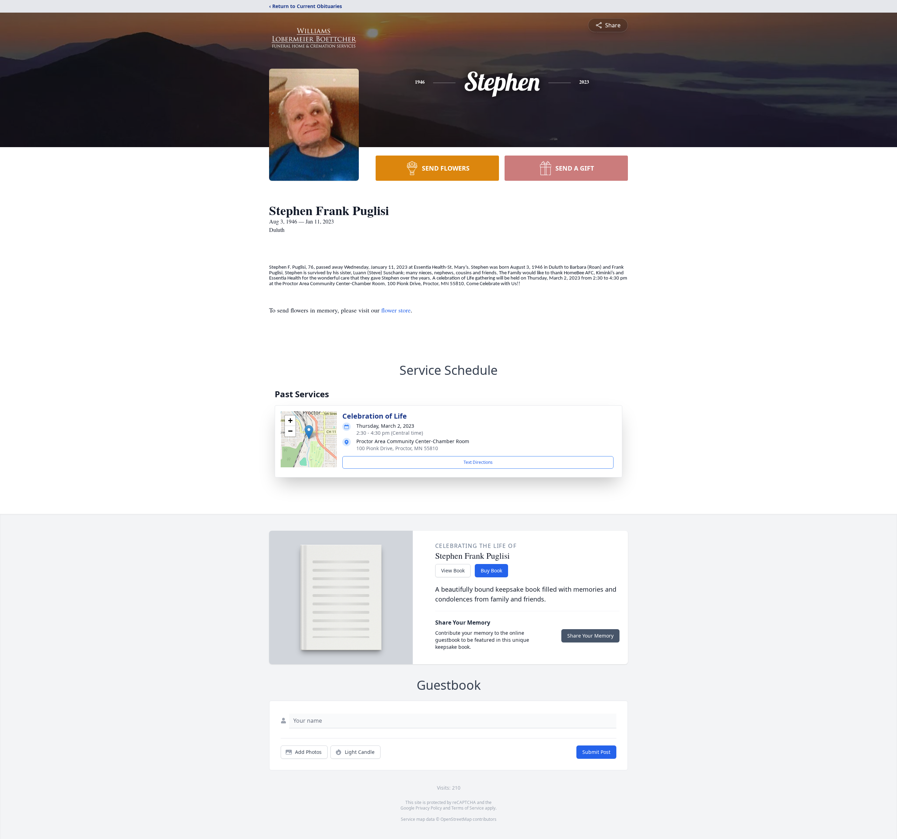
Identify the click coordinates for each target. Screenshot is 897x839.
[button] (308, 432)
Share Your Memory (590, 635)
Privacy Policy (429, 808)
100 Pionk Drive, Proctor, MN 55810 (397, 448)
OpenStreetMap (456, 819)
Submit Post (596, 752)
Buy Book (491, 570)
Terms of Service (467, 808)
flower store (396, 310)
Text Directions (478, 462)
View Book (453, 570)
